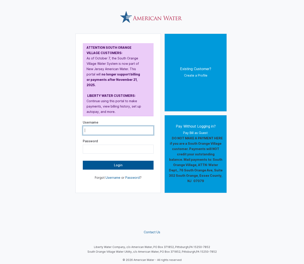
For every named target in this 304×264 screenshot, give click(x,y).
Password (90, 141)
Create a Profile (195, 75)
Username (90, 122)
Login (118, 165)
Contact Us (152, 232)
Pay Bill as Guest (188, 133)
